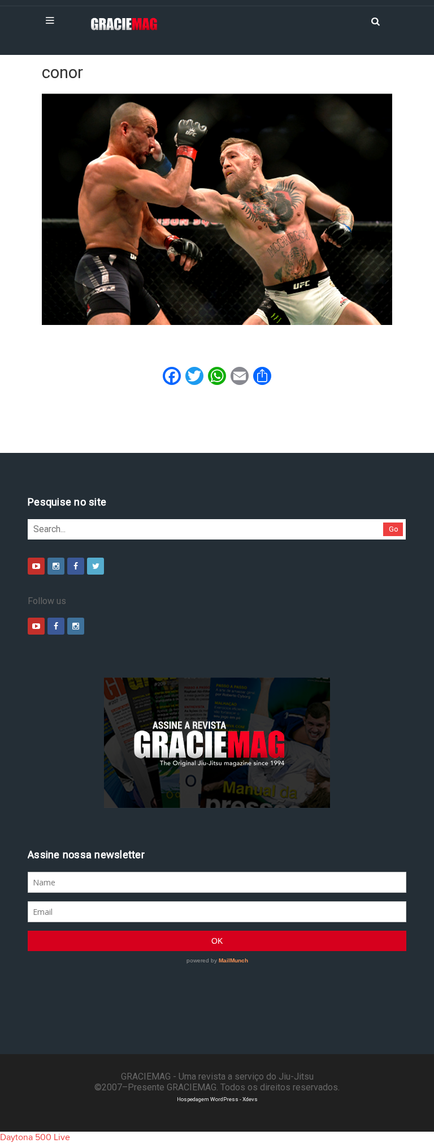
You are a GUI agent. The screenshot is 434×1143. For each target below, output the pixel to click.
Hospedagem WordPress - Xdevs (217, 1099)
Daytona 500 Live (35, 1137)
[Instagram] (55, 566)
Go (393, 529)
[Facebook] (75, 566)
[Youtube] (36, 566)
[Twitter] (95, 566)
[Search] (375, 20)
